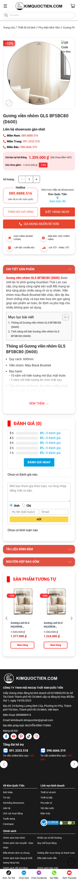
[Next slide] (71, 618)
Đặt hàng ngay (57, 212)
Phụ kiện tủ (46, 803)
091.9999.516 (18, 750)
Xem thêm (36, 403)
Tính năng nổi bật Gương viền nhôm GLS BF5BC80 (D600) (35, 334)
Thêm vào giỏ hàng (21, 211)
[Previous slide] (6, 618)
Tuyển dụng (9, 818)
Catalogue (8, 824)
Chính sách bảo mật (47, 868)
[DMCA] (67, 823)
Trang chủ (9, 27)
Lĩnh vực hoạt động (13, 813)
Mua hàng (22, 645)
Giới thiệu (8, 792)
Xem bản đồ (57, 201)
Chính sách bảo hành (14, 837)
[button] (4, 764)
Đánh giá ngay (39, 462)
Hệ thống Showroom (13, 803)
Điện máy (45, 813)
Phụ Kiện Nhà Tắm (49, 27)
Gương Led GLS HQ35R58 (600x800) (20, 626)
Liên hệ (6, 808)
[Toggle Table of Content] (63, 317)
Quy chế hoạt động (47, 843)
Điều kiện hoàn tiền (47, 858)
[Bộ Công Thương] (50, 822)
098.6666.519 (28, 147)
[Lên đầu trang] (71, 862)
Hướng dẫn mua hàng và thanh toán (56, 853)
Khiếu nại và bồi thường (49, 837)
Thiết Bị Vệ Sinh (27, 27)
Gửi (39, 519)
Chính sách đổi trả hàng (15, 868)
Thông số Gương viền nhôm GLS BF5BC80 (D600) (36, 325)
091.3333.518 (31, 141)
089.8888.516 (29, 135)
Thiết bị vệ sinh (48, 792)
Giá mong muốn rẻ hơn (41, 224)
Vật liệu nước (47, 808)
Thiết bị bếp (46, 797)
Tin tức (6, 797)
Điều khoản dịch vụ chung (16, 853)
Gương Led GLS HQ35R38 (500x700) (53, 626)
